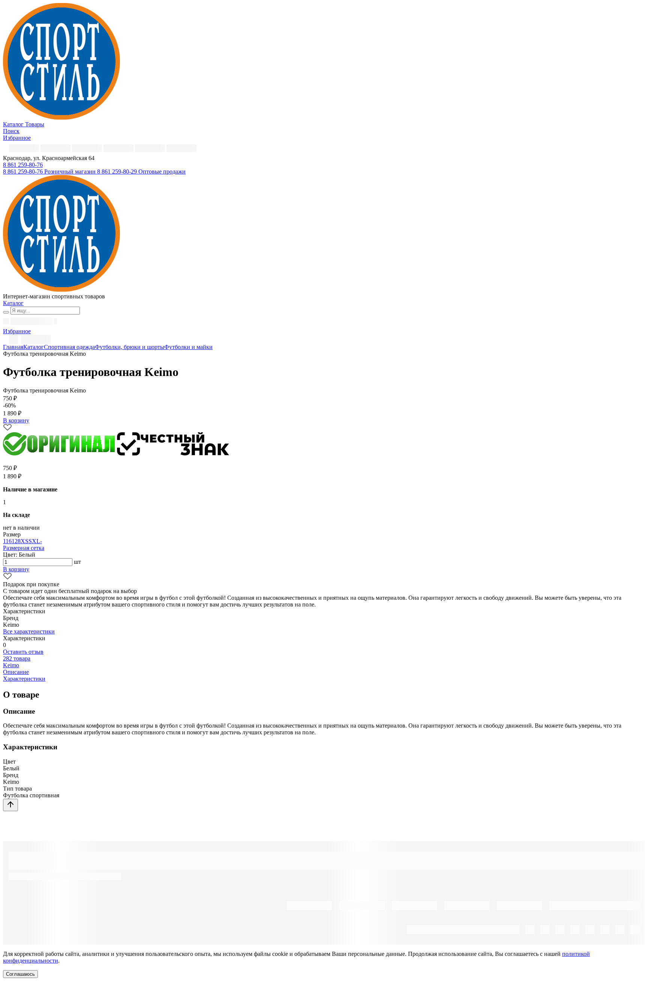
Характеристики (24, 678)
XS (24, 541)
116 (7, 541)
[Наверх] (10, 805)
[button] (23, 165)
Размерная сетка (23, 548)
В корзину (16, 569)
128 (16, 541)
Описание (16, 672)
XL (36, 541)
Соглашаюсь (20, 974)
